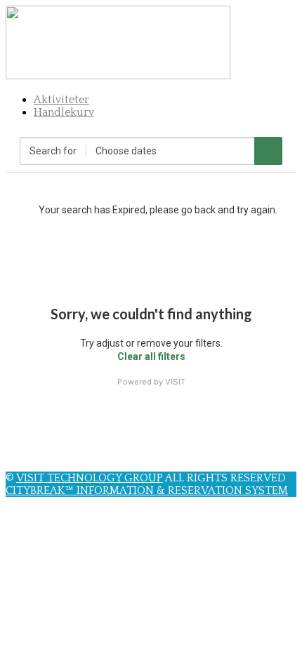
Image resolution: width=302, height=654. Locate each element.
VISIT (175, 382)
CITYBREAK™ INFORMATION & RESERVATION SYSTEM (147, 490)
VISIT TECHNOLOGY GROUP (89, 478)
